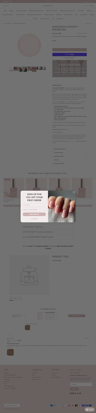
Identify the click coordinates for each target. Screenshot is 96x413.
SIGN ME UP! (34, 214)
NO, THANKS (34, 218)
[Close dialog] (74, 192)
